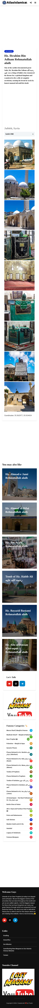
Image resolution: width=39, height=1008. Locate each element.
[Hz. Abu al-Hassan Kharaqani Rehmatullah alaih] (19, 655)
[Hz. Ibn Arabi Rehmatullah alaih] (19, 552)
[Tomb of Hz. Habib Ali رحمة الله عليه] (19, 587)
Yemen (5, 955)
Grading (6, 935)
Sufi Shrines (9, 51)
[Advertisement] (19, 26)
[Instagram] (16, 683)
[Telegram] (22, 683)
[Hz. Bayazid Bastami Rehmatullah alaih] (19, 621)
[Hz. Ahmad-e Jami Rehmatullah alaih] (19, 484)
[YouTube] (9, 683)
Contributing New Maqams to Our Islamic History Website (17, 950)
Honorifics (6, 940)
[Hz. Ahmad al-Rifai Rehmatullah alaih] (19, 518)
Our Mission (7, 944)
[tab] (19, 134)
